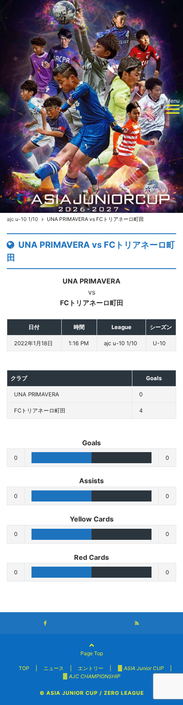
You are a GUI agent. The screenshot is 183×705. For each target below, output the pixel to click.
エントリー (90, 668)
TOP (24, 668)
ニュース (53, 668)
